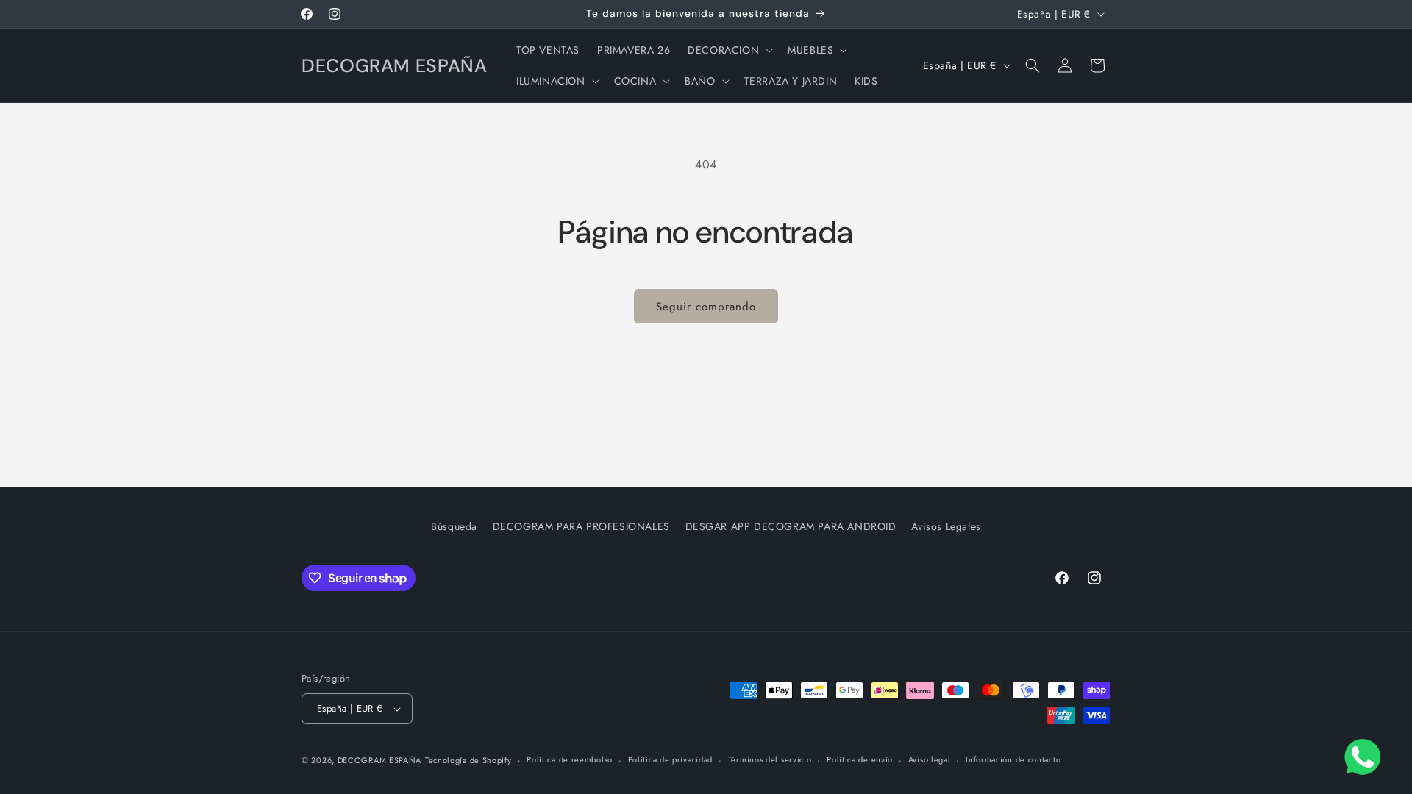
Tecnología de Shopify (468, 760)
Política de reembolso (570, 759)
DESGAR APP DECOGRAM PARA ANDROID (790, 526)
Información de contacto (1013, 759)
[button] (729, 50)
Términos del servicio (770, 759)
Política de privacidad (670, 759)
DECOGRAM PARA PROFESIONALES (581, 526)
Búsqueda (454, 526)
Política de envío (860, 759)
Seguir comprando (706, 306)
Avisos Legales (945, 526)
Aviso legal (929, 759)
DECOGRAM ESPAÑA (380, 760)
